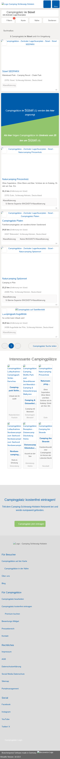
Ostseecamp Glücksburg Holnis (30, 447)
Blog (4, 583)
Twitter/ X (6, 726)
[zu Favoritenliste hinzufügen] (4, 42)
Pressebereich (8, 628)
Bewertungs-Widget (10, 621)
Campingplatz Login (13, 740)
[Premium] (54, 361)
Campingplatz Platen (12, 221)
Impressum (7, 652)
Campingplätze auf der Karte (14, 561)
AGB (4, 659)
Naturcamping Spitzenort (14, 278)
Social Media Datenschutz (13, 674)
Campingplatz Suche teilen (44, 346)
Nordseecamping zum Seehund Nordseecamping (14, 453)
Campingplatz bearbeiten (13, 599)
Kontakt (5, 636)
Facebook (6, 704)
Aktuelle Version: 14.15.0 (10, 757)
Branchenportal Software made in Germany (18, 753)
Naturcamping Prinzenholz (15, 179)
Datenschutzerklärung (11, 666)
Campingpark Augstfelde (14, 314)
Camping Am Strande (46, 440)
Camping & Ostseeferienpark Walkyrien (30, 402)
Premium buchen (12, 614)
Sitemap (5, 681)
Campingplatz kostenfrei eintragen (17, 606)
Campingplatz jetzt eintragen (31, 524)
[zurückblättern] (8, 54)
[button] (5, 346)
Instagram (6, 712)
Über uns (6, 576)
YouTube (5, 719)
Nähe (36, 20)
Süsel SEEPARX (10, 71)
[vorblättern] (52, 54)
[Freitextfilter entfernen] (47, 4)
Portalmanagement (10, 688)
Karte (23, 20)
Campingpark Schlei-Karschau (14, 389)
